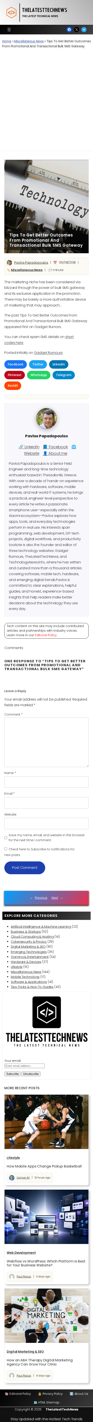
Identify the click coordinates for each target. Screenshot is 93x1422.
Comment (13, 714)
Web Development (21, 1252)
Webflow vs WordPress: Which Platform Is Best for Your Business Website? (46, 1263)
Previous (41, 898)
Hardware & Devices (26, 962)
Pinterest (14, 375)
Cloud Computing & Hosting (32, 936)
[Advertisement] (46, 102)
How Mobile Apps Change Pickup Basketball (44, 1166)
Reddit (13, 385)
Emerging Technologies (29, 952)
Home (6, 41)
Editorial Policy (46, 635)
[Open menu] (9, 29)
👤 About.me (55, 453)
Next (54, 898)
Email (9, 793)
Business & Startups (26, 931)
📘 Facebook (55, 447)
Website (10, 814)
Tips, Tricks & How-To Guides (32, 987)
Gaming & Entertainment (30, 957)
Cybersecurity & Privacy (29, 941)
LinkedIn (59, 364)
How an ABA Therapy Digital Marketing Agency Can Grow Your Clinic (39, 1362)
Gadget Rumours (48, 352)
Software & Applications (29, 982)
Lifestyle (16, 967)
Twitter (37, 364)
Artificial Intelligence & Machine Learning (41, 926)
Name (10, 773)
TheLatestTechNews (62, 1409)
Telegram (63, 375)
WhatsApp (38, 375)
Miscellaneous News (28, 41)
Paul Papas (24, 1276)
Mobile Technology (25, 977)
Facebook (15, 364)
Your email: (13, 1061)
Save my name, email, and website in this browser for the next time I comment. (47, 837)
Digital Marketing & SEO (28, 946)
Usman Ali (23, 1177)
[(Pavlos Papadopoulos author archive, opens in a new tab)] (46, 428)
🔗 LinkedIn (29, 447)
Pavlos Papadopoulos (31, 262)
